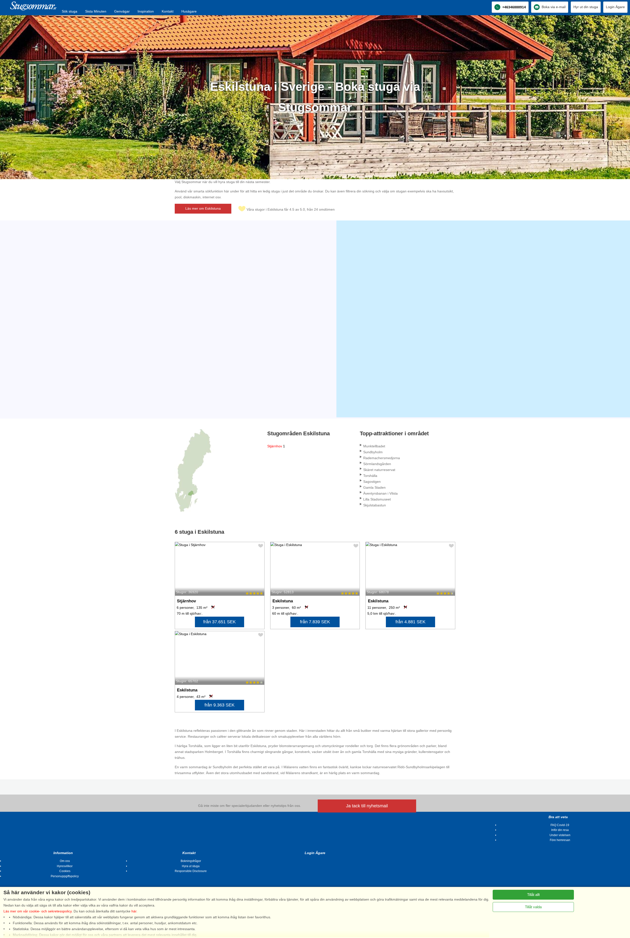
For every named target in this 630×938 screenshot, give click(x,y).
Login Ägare (615, 7)
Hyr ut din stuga (585, 7)
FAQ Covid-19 (560, 825)
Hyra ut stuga (191, 866)
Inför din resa (560, 830)
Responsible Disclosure (191, 871)
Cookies (64, 871)
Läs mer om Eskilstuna (203, 208)
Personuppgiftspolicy (65, 876)
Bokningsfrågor (191, 861)
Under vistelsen (560, 835)
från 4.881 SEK (410, 621)
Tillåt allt (533, 894)
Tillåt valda (533, 907)
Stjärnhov (276, 446)
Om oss (65, 861)
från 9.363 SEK (220, 705)
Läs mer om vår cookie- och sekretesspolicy (37, 911)
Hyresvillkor (65, 866)
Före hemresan (560, 840)
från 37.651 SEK (219, 621)
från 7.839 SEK (315, 621)
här (133, 911)
